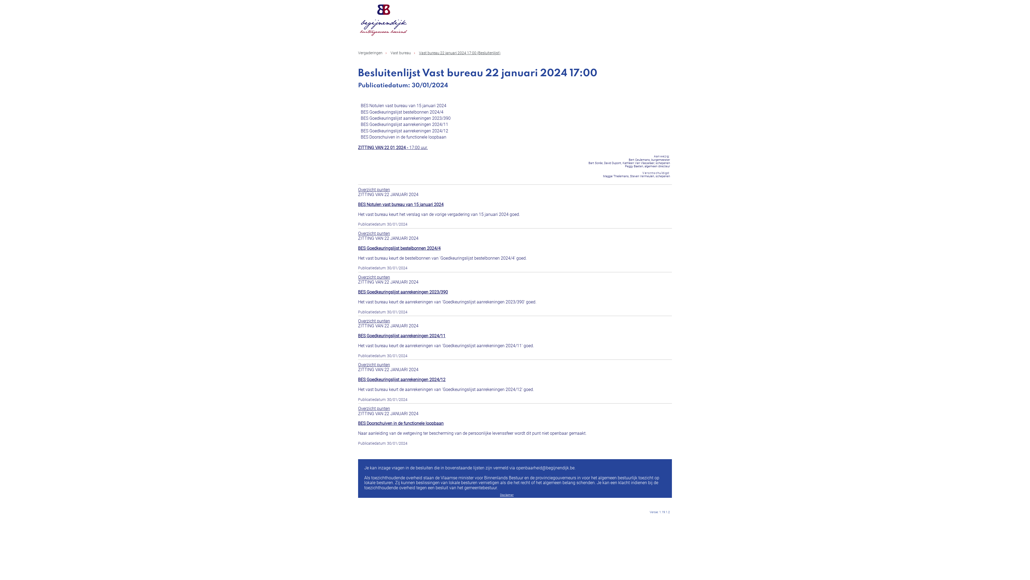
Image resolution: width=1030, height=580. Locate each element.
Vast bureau (401, 53)
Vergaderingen (370, 53)
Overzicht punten (374, 189)
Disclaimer (507, 495)
